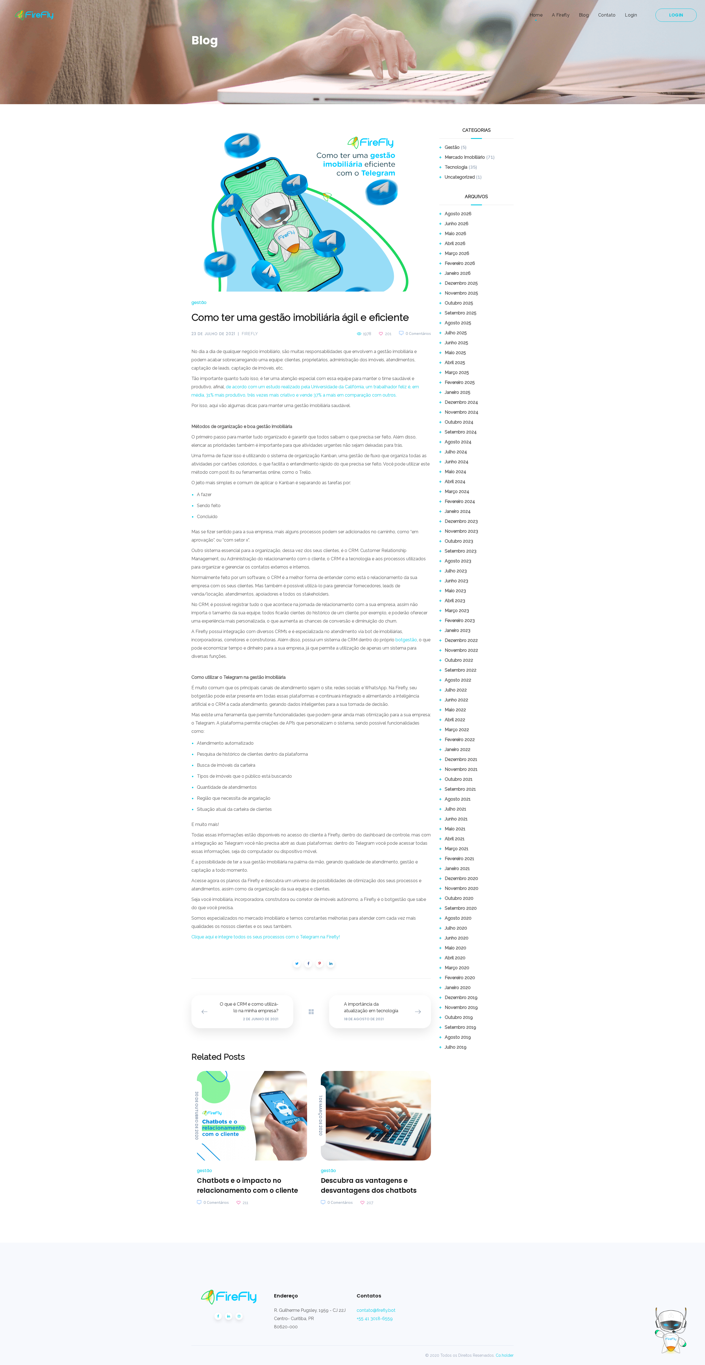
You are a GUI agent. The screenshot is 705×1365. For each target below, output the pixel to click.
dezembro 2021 (461, 759)
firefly (250, 334)
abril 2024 (455, 481)
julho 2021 (455, 809)
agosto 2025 (458, 322)
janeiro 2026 (458, 273)
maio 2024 (455, 471)
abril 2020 (455, 957)
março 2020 (457, 967)
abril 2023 (455, 600)
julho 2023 (456, 571)
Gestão (199, 302)
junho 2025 (456, 342)
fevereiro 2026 (460, 263)
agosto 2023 (458, 561)
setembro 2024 (461, 432)
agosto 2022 (458, 680)
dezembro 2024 (461, 402)
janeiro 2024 (458, 511)
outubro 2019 (459, 1017)
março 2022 (457, 729)
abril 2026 (455, 243)
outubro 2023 (459, 541)
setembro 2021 (460, 789)
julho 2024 (456, 451)
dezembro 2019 (461, 997)
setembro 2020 (461, 908)
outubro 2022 (459, 660)
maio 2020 (455, 948)
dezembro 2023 (461, 521)
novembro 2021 (461, 769)
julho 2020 (456, 928)
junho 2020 (456, 938)
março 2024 (457, 491)
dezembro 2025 (461, 283)
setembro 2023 (460, 551)
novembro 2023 (461, 531)
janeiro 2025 (457, 392)
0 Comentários (418, 333)
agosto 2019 (458, 1037)
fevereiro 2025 (460, 382)
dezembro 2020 (461, 878)
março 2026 (457, 253)
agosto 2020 (458, 918)
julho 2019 (456, 1047)
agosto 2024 (458, 442)
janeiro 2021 (457, 868)
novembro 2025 (461, 293)
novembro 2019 (461, 1007)
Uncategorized (460, 177)
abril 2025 (455, 362)
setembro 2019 (460, 1027)
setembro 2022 (460, 670)
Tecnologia (456, 167)
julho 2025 (456, 332)
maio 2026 (455, 233)
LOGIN (676, 15)
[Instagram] (239, 1316)
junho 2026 (456, 223)
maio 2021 (455, 828)
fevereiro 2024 (460, 501)
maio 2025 (455, 352)
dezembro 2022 (461, 640)
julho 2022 (456, 690)
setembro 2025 (460, 313)
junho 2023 (456, 580)
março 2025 (457, 372)
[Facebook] (218, 1316)
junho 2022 (456, 699)
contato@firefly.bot (376, 1310)
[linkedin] (228, 1316)
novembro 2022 (461, 650)
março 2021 (456, 848)
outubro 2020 (459, 898)
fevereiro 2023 (460, 620)
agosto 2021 (458, 799)
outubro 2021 (459, 779)
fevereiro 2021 (459, 858)
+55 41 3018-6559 (375, 1318)
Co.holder (505, 1355)
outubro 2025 (459, 303)
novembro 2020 (461, 888)
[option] (249, 1139)
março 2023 (457, 610)
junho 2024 (456, 461)
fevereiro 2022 (460, 739)
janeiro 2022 (457, 749)
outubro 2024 (459, 422)
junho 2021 (456, 819)
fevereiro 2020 (460, 977)
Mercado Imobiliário (465, 157)
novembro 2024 (461, 412)
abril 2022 (455, 719)
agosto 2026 (458, 213)
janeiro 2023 (457, 630)
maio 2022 (455, 709)
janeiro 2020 (458, 987)
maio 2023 (455, 590)
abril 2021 (455, 838)
